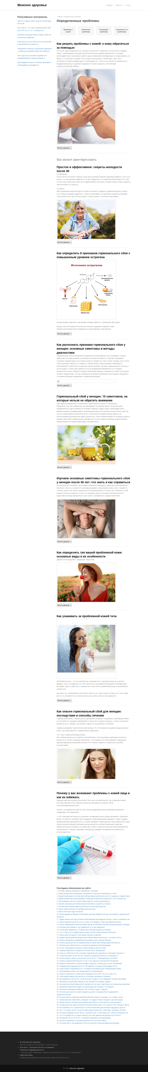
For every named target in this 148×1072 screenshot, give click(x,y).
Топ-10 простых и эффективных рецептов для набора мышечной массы (87, 932)
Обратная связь (26, 1055)
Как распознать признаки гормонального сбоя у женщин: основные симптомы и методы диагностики (91, 348)
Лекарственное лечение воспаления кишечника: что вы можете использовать (90, 1002)
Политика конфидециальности (32, 1050)
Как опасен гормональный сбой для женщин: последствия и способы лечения (89, 713)
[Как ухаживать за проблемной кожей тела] (94, 648)
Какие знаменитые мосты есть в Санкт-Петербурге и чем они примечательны (90, 922)
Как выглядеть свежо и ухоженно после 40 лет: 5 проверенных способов (88, 958)
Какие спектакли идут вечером (70, 911)
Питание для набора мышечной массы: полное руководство (82, 906)
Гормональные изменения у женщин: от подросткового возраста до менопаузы (91, 1000)
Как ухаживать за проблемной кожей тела (87, 616)
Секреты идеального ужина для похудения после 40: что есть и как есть (88, 974)
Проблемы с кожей (68, 31)
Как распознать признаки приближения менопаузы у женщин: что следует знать (91, 997)
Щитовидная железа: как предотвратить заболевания (80, 971)
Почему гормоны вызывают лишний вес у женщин (78, 891)
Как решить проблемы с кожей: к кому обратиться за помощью (93, 45)
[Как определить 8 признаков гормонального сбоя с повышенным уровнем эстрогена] (94, 289)
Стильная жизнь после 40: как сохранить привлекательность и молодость (88, 955)
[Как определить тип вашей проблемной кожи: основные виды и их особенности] (94, 583)
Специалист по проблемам (122, 31)
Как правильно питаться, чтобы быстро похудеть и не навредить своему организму (92, 979)
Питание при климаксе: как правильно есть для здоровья (82, 927)
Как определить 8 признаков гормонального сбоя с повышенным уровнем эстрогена (93, 255)
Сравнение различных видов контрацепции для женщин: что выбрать (86, 987)
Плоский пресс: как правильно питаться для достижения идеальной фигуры (89, 1023)
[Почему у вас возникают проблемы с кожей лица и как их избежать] (94, 855)
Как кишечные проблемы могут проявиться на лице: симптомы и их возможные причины (94, 984)
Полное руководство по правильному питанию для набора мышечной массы (89, 943)
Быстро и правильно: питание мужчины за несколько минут (82, 1020)
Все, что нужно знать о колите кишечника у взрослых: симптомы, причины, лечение (92, 1010)
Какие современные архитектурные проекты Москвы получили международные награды (94, 924)
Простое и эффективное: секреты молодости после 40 (89, 169)
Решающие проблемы (103, 31)
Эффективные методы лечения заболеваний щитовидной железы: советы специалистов (94, 919)
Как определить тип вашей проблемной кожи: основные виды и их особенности (89, 554)
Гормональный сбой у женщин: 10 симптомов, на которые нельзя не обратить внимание (92, 398)
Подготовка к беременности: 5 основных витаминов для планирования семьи (90, 968)
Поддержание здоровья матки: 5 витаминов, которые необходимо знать (88, 966)
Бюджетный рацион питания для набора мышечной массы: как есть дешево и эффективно (94, 896)
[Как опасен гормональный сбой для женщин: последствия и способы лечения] (94, 764)
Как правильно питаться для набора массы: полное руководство (84, 901)
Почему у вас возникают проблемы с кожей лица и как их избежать (93, 795)
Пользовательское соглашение (41, 1047)
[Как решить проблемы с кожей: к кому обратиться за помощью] (94, 106)
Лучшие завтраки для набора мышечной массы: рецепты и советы (84, 904)
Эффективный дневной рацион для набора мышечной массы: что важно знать (90, 937)
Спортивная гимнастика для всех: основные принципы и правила (84, 976)
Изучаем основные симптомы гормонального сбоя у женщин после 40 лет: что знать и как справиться (93, 480)
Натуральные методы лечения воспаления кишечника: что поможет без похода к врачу (94, 1005)
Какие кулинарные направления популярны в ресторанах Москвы (85, 940)
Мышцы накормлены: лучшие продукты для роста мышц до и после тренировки (90, 963)
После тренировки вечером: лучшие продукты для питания (82, 948)
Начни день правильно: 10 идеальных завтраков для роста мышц (85, 930)
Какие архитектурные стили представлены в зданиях (80, 935)
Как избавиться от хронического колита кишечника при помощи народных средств (92, 1007)
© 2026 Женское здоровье (30, 1042)
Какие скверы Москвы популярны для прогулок (77, 909)
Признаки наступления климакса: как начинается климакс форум (84, 981)
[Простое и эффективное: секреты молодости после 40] (94, 219)
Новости (118, 5)
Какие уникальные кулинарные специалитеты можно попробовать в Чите (87, 893)
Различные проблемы (86, 31)
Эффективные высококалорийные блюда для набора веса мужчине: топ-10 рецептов (92, 898)
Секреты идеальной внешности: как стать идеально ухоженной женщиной (88, 961)
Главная (109, 5)
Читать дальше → (64, 148)
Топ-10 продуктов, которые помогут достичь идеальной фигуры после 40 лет (90, 1015)
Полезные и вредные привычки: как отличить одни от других (83, 989)
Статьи (128, 5)
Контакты (24, 1047)
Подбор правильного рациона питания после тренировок (82, 950)
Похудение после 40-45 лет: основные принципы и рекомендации (85, 1018)
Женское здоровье (32, 5)
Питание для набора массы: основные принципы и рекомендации (85, 945)
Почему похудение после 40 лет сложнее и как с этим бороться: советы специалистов (93, 1013)
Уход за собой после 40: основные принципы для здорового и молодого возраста (91, 953)
